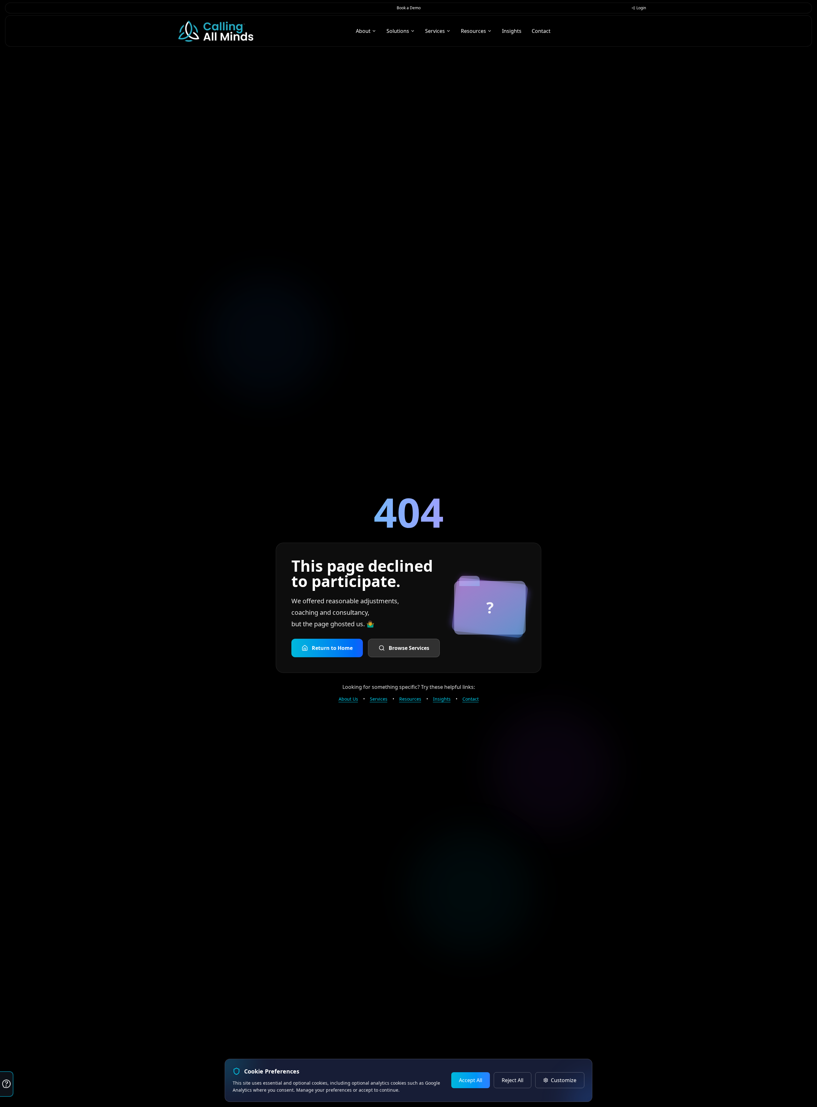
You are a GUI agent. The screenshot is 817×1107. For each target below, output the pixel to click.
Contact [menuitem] (541, 30)
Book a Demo (409, 8)
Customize (563, 1080)
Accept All (470, 1080)
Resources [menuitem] (473, 30)
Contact (470, 699)
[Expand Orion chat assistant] (6, 1084)
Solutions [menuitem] (397, 30)
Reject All (512, 1080)
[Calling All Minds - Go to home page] (215, 31)
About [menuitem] (363, 30)
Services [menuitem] (435, 30)
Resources (410, 699)
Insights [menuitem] (511, 30)
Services (378, 699)
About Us (348, 699)
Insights (442, 699)
